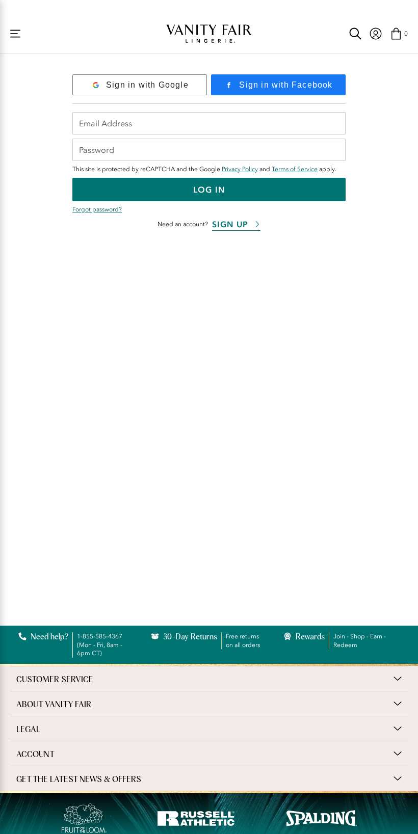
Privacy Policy (240, 169)
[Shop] (15, 34)
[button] (399, 34)
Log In (209, 189)
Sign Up (230, 224)
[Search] (355, 34)
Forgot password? (97, 209)
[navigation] (376, 34)
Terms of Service (295, 169)
